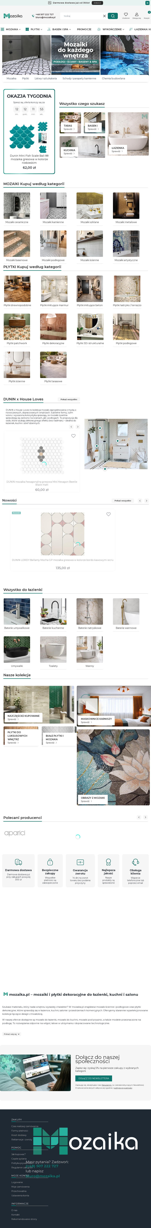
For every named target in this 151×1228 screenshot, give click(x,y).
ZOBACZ (97, 3)
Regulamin (107, 1085)
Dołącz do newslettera (93, 1078)
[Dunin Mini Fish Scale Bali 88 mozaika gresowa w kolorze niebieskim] (22, 136)
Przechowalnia (18, 1191)
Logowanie (17, 1182)
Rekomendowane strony (24, 1219)
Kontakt (15, 1214)
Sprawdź (68, 129)
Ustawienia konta (20, 1195)
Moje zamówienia (20, 1186)
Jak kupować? (18, 1154)
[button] (113, 16)
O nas (14, 1210)
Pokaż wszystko (69, 399)
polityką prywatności (123, 1088)
